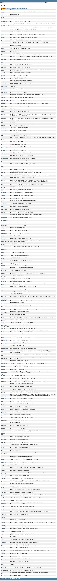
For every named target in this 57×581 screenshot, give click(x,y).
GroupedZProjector (4, 203)
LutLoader (3, 290)
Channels (2, 70)
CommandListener (4, 92)
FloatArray (3, 172)
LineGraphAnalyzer (4, 278)
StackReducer (3, 487)
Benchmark (3, 40)
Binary (2, 42)
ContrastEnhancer (4, 106)
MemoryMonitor (4, 312)
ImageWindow (3, 258)
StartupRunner (3, 497)
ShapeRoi (2, 459)
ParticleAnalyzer (4, 343)
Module (1, 578)
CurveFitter (3, 114)
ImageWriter (3, 260)
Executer (2, 144)
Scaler (2, 450)
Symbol (2, 506)
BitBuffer (2, 48)
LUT (2, 286)
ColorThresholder (4, 89)
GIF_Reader (3, 198)
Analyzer (2, 12)
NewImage (3, 322)
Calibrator (3, 65)
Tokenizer (2, 534)
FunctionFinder (3, 189)
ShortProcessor (3, 462)
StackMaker (3, 483)
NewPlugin (3, 323)
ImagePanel (3, 244)
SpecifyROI (3, 470)
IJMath (2, 224)
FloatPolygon (3, 175)
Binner (2, 46)
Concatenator (3, 103)
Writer (2, 564)
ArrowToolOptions (4, 21)
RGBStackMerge (4, 414)
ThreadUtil (3, 525)
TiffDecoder (3, 531)
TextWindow (3, 520)
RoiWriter (2, 437)
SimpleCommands (4, 467)
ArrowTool (3, 20)
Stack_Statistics (4, 473)
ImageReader (3, 250)
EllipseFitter (3, 139)
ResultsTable (3, 409)
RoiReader (3, 431)
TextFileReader (3, 514)
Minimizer (3, 317)
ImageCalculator (4, 225)
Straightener (3, 498)
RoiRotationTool (3, 433)
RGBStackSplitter (4, 415)
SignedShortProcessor (5, 465)
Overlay (2, 337)
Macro (2, 294)
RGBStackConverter (4, 412)
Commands (3, 95)
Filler (2, 163)
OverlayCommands (4, 340)
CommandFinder (4, 91)
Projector (2, 394)
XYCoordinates (3, 567)
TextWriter (3, 522)
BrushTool (3, 56)
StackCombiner (3, 475)
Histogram (3, 206)
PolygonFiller (3, 381)
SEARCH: (46, 2)
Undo (2, 545)
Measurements (3, 306)
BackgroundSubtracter (5, 32)
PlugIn (2, 361)
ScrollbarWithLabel (4, 453)
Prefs (2, 384)
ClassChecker (3, 75)
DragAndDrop (3, 128)
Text (2, 511)
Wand (2, 556)
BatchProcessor (4, 37)
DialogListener (3, 118)
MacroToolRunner (4, 303)
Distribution (3, 125)
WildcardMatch (3, 559)
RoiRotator (3, 434)
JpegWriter (3, 273)
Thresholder (3, 528)
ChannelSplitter (3, 72)
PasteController (3, 345)
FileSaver (2, 161)
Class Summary (17, 8)
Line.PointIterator (4, 276)
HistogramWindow (4, 209)
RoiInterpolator (3, 425)
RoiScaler (2, 436)
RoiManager (3, 428)
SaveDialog (3, 445)
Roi (1, 417)
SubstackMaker (3, 503)
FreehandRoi (3, 187)
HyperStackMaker (4, 215)
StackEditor (3, 478)
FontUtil (2, 184)
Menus (2, 314)
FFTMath (2, 153)
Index (17, 578)
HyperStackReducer (4, 217)
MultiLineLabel (3, 320)
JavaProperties (3, 270)
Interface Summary (9, 8)
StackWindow (3, 492)
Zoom (2, 573)
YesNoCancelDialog (4, 570)
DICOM (2, 120)
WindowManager (4, 561)
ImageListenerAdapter (5, 241)
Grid (2, 201)
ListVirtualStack (4, 281)
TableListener (3, 509)
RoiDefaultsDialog (4, 420)
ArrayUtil (2, 17)
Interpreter (3, 265)
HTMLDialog (3, 212)
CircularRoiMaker (4, 73)
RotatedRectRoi (3, 439)
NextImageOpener (4, 325)
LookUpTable (3, 284)
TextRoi (2, 519)
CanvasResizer (3, 67)
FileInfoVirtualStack (4, 158)
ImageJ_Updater (4, 233)
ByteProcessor (3, 59)
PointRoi (2, 378)
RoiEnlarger (3, 423)
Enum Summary (23, 8)
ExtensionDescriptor (4, 147)
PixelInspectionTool (4, 348)
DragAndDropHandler (4, 130)
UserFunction (3, 550)
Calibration (3, 62)
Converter (3, 109)
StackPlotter (3, 484)
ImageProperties (4, 249)
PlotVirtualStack (4, 358)
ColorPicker (3, 81)
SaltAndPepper (3, 442)
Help (19, 578)
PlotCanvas (3, 351)
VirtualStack (3, 553)
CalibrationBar (3, 64)
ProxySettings (3, 396)
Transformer (3, 539)
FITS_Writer (3, 169)
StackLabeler (3, 481)
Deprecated (13, 578)
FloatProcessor (3, 177)
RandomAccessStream (5, 398)
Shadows (2, 457)
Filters (2, 164)
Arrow (2, 18)
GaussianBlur (3, 192)
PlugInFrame (3, 369)
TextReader (3, 517)
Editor (2, 135)
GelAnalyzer (3, 195)
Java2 (2, 268)
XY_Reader (3, 565)
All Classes (2, 2)
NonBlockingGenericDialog (5, 326)
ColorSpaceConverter (4, 86)
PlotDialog (3, 355)
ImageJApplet (3, 236)
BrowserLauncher (4, 54)
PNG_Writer (3, 375)
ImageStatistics (3, 255)
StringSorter (3, 500)
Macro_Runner (3, 296)
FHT (2, 155)
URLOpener (3, 548)
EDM (2, 137)
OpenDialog (3, 328)
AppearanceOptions (4, 15)
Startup (2, 495)
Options (2, 331)
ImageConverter (4, 228)
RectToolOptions (4, 406)
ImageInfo (3, 230)
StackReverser (3, 489)
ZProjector (3, 575)
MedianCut (3, 309)
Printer (2, 386)
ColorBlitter (3, 78)
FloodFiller (3, 180)
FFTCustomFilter (4, 150)
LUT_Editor (3, 287)
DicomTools (3, 122)
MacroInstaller (3, 300)
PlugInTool (3, 374)
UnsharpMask (3, 547)
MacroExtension (4, 299)
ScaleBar (2, 447)
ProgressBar (3, 392)
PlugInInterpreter (4, 372)
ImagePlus (3, 246)
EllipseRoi (2, 141)
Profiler (2, 389)
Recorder (2, 404)
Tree (10, 578)
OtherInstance (3, 334)
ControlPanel (3, 108)
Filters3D (2, 166)
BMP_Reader (3, 51)
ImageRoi (2, 252)
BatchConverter (3, 34)
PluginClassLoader (4, 363)
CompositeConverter (4, 100)
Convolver (3, 111)
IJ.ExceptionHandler (4, 220)
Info (2, 263)
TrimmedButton (3, 542)
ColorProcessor (3, 83)
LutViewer (3, 293)
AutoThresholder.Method (5, 25)
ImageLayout (3, 238)
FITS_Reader (3, 167)
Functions (2, 190)
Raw (2, 401)
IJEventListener (3, 221)
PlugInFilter (3, 366)
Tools (2, 537)
